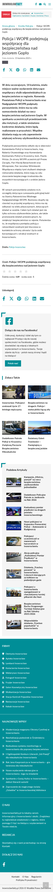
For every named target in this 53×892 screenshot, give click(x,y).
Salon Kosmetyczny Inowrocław (21, 687)
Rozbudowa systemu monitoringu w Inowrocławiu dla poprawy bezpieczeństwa (27, 748)
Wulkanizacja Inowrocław (18, 692)
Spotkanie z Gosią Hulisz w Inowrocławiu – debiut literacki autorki (27, 780)
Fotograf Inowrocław (16, 678)
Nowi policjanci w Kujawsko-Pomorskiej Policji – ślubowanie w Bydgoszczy (35, 526)
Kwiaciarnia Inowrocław (18, 668)
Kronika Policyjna (25, 26)
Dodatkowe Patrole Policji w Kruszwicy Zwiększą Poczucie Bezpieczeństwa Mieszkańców (12, 445)
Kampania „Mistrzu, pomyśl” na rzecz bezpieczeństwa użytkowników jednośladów (34, 482)
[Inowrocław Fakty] (11, 4)
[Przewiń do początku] (46, 885)
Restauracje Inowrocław (18, 702)
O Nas (25, 877)
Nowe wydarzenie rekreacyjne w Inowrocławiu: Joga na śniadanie (22, 772)
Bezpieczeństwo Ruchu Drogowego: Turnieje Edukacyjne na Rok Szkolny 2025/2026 (34, 609)
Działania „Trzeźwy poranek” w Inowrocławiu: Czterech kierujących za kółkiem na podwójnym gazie (34, 573)
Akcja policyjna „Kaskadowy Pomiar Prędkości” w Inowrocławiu (34, 557)
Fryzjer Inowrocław (15, 682)
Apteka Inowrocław (15, 659)
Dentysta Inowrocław (16, 654)
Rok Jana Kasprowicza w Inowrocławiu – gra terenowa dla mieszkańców (28, 764)
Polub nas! (13, 363)
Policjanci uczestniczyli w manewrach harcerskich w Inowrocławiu (31, 541)
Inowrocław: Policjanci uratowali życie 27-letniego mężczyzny (13, 406)
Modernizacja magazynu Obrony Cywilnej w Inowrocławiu (27, 731)
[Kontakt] (40, 4)
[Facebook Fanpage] (36, 4)
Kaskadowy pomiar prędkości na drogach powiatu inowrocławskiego (35, 511)
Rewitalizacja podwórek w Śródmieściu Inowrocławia (25, 739)
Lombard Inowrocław (16, 663)
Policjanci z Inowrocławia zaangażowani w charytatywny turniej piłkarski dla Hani (34, 592)
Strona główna (8, 26)
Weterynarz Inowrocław (18, 673)
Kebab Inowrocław (15, 706)
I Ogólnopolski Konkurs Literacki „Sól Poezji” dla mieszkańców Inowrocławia (28, 756)
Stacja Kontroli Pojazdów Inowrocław (24, 697)
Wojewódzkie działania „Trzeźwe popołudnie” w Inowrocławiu (33, 624)
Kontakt (6, 846)
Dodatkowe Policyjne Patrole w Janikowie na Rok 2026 (35, 497)
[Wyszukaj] (44, 4)
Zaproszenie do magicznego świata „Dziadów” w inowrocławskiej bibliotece (26, 788)
